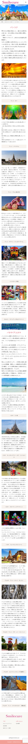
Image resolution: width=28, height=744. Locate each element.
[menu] (26, 2)
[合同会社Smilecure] (14, 716)
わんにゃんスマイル (7, 723)
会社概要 (18, 723)
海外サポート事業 (7, 728)
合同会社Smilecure (17, 742)
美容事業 (5, 725)
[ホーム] (2, 21)
